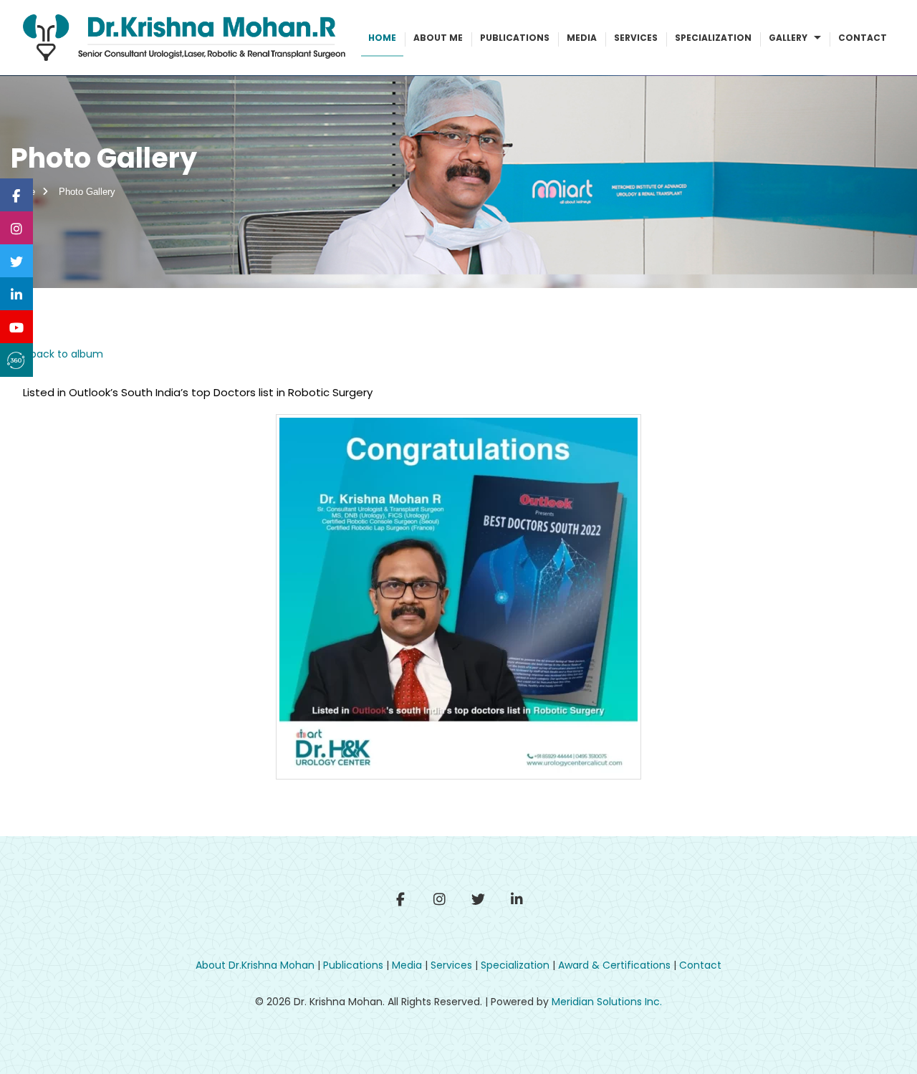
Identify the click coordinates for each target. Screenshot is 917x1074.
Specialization (713, 38)
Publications (514, 38)
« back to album (63, 354)
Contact (862, 38)
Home (382, 38)
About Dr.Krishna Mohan (255, 965)
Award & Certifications (614, 965)
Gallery (789, 38)
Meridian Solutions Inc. (607, 1001)
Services (636, 38)
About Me (438, 38)
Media (582, 38)
